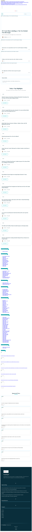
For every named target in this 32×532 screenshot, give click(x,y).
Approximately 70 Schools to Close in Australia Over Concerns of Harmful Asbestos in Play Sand (14, 4)
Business (3, 511)
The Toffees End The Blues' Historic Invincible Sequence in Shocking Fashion (15, 225)
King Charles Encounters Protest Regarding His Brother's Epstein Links (11, 458)
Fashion (3, 514)
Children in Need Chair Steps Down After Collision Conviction (12, 59)
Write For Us (16, 526)
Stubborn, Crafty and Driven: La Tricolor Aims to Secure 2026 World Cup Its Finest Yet (12, 1)
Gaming (3, 517)
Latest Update (3, 0)
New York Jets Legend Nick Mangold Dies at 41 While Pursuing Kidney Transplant (12, 494)
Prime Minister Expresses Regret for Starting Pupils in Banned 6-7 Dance (14, 174)
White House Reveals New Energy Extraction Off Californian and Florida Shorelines (12, 447)
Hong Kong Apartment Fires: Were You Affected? (10, 136)
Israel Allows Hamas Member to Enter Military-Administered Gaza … (12, 81)
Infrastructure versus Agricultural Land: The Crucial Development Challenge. (14, 47)
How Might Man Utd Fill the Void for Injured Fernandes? (11, 70)
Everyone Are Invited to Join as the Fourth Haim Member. (9, 489)
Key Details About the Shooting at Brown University (8, 3)
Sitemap (16, 529)
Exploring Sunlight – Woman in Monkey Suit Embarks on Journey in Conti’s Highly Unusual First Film (14, 2)
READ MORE (5, 154)
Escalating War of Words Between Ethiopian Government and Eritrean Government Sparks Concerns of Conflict (15, 493)
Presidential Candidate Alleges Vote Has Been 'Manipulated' (9, 496)
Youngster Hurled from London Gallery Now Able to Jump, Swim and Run (11, 436)
